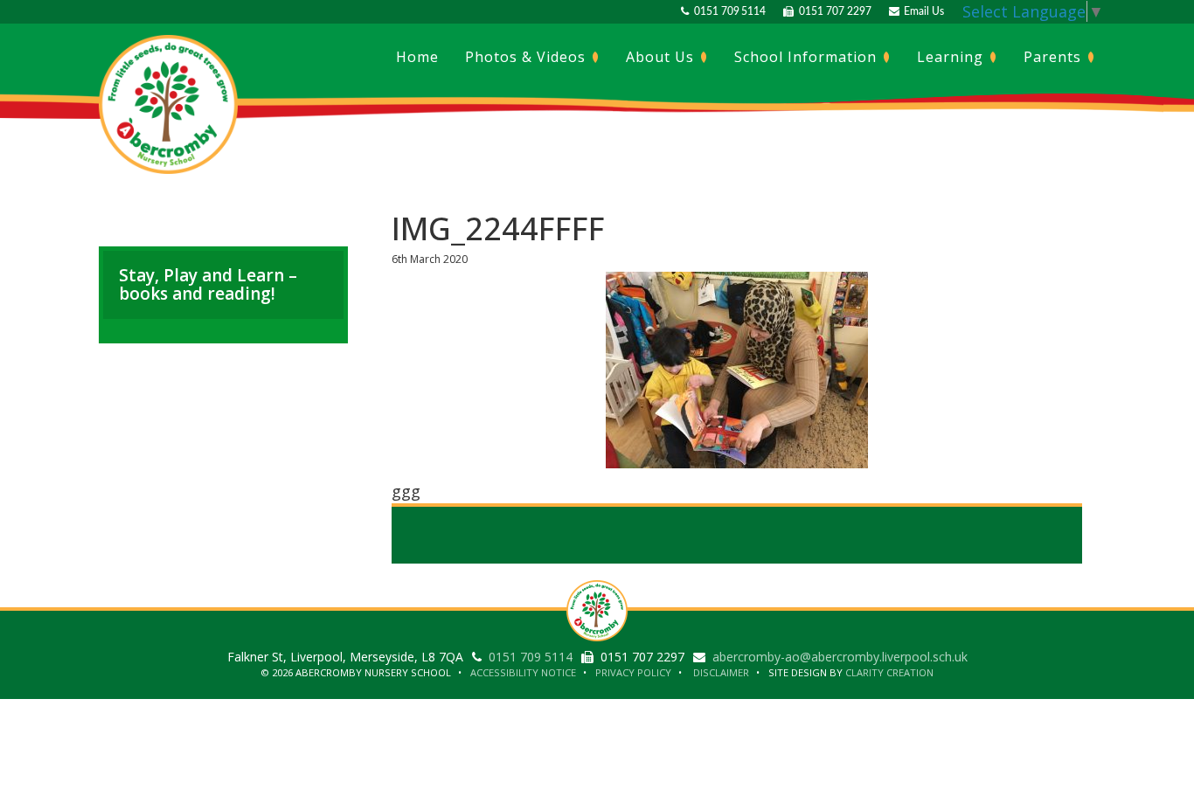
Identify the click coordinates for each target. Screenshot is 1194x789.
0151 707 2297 (832, 11)
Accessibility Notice (523, 672)
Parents (1055, 56)
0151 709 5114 (727, 11)
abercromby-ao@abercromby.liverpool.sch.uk (840, 656)
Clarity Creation (889, 672)
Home (417, 56)
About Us (662, 56)
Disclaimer (721, 672)
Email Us (921, 11)
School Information (807, 56)
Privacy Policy (633, 672)
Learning (952, 56)
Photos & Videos (527, 56)
